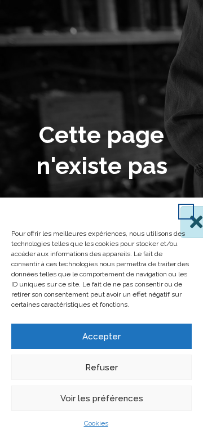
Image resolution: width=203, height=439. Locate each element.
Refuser (101, 367)
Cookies (96, 423)
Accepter (101, 337)
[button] (186, 211)
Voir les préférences (101, 398)
